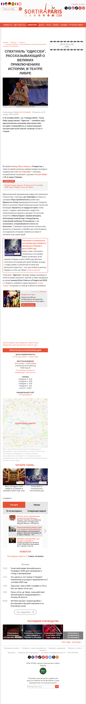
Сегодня (14, 504)
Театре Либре (41, 174)
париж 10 (10, 449)
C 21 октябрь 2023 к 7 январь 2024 (25, 357)
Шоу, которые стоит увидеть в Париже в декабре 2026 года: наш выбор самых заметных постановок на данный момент (14, 488)
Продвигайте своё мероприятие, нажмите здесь (20, 345)
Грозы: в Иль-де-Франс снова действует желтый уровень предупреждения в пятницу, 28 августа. (28, 595)
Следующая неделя (37, 511)
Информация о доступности (25, 372)
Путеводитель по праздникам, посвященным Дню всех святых (22, 450)
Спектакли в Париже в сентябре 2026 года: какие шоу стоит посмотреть (53, 635)
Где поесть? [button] (20, 25)
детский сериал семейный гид (23, 458)
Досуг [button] (42, 25)
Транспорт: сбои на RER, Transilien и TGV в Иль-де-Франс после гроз (29, 587)
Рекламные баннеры (11, 648)
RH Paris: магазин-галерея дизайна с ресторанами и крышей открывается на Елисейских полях (27, 603)
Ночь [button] (48, 25)
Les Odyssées (24, 171)
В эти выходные (14, 511)
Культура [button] (32, 25)
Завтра (36, 504)
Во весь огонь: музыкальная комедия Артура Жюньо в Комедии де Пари (28, 518)
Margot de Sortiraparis (22, 112)
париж (17, 460)
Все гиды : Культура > (72, 642)
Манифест (12, 652)
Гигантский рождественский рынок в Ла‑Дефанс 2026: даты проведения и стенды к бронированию (26, 571)
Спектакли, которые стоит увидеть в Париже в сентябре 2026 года (33, 635)
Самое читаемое (36, 556)
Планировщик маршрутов (25, 370)
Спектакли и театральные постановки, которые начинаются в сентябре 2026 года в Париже (12, 635)
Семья (55, 25)
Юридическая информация (28, 652)
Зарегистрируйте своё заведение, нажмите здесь (21, 343)
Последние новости (16, 556)
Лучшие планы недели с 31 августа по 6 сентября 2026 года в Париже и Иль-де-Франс (24, 186)
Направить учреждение (57, 648)
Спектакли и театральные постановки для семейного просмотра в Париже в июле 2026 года (36, 488)
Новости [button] (7, 25)
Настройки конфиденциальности (53, 652)
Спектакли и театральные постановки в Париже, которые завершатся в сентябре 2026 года (73, 635)
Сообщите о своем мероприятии (34, 648)
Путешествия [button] (76, 25)
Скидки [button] (63, 25)
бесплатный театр (21, 449)
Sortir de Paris (73, 652)
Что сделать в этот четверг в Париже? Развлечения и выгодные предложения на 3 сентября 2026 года (29, 579)
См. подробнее (24, 612)
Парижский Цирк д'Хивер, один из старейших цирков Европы (29, 528)
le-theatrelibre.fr (25, 395)
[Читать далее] (33, 270)
